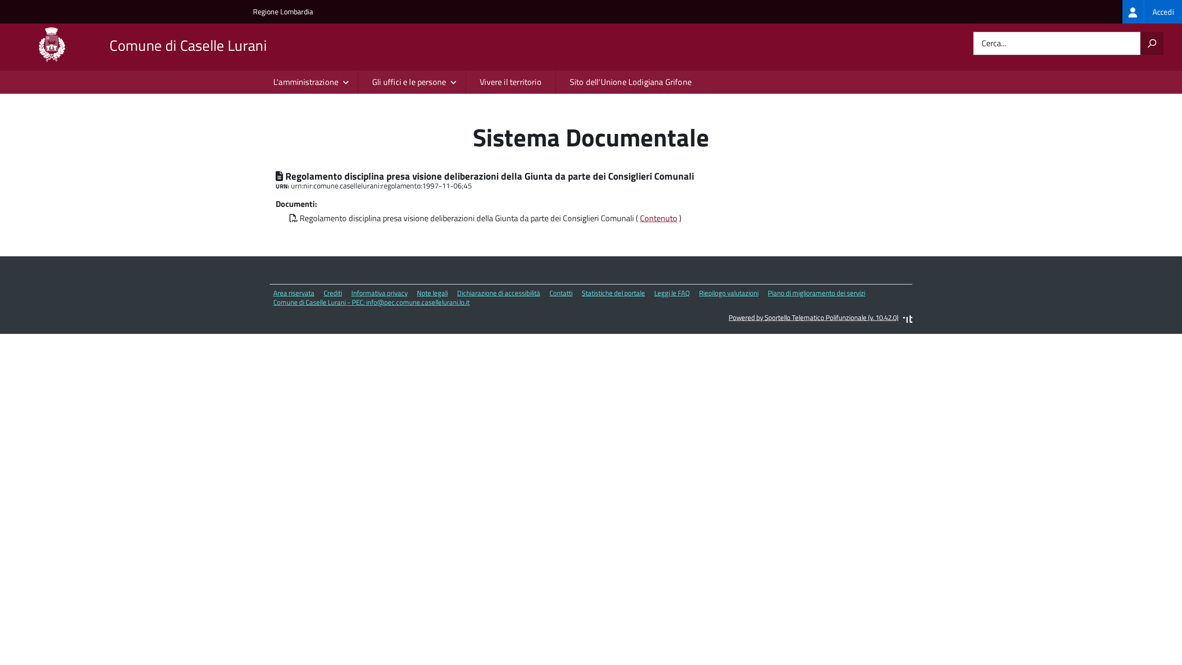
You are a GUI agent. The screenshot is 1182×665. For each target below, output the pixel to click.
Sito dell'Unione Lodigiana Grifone (631, 82)
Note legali (432, 293)
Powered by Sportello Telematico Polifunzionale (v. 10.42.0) (814, 317)
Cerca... (994, 43)
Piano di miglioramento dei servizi (816, 293)
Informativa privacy (379, 293)
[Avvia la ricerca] (1152, 43)
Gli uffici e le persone (409, 82)
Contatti (561, 293)
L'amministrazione (305, 82)
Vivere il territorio (511, 82)
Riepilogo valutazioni (729, 293)
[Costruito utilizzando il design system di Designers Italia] (907, 320)
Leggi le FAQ (672, 293)
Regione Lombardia (283, 11)
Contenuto (658, 218)
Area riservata (293, 293)
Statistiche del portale (613, 293)
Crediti (333, 293)
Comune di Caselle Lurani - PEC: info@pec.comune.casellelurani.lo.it (371, 302)
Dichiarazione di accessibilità (498, 293)
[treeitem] (1152, 12)
